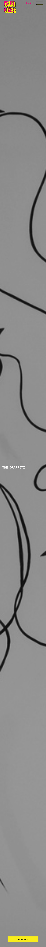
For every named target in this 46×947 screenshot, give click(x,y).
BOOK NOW (23, 939)
